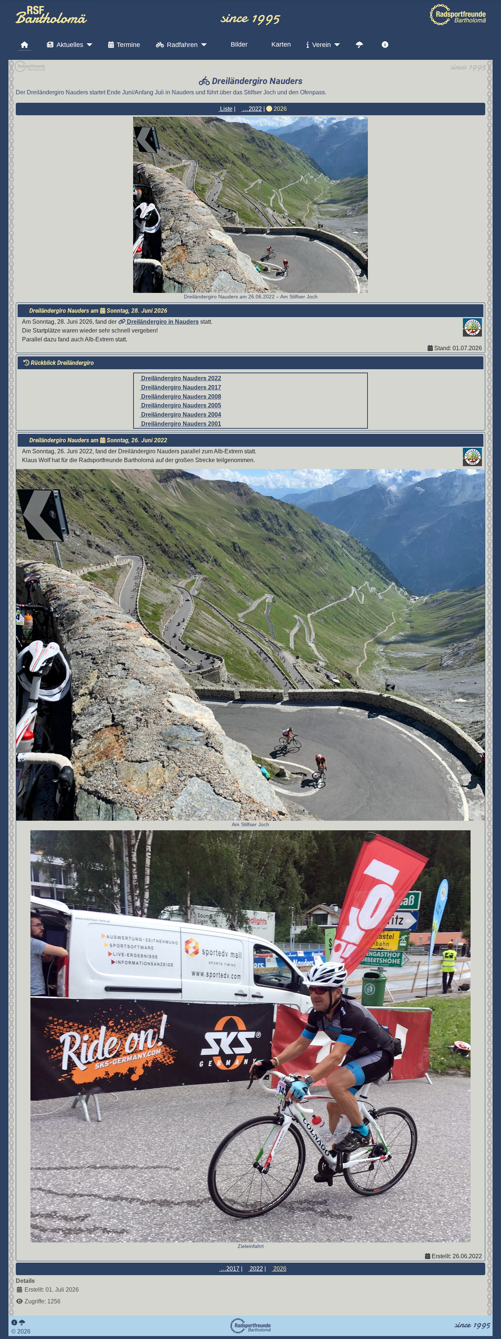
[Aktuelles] (87, 45)
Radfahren (182, 44)
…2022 (251, 109)
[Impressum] (14, 1323)
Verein (321, 44)
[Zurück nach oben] (488, 1325)
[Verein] (335, 45)
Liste (226, 109)
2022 (255, 1269)
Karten (281, 44)
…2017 (229, 1269)
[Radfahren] (202, 45)
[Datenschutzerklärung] (22, 1323)
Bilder (239, 44)
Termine (128, 44)
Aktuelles (69, 44)
